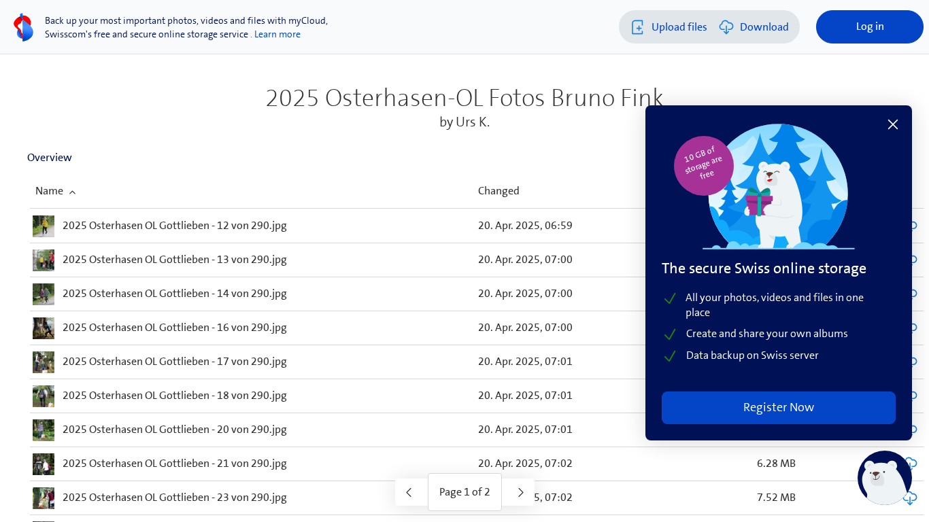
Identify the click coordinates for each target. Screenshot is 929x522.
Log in (870, 26)
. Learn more (275, 34)
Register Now (778, 407)
